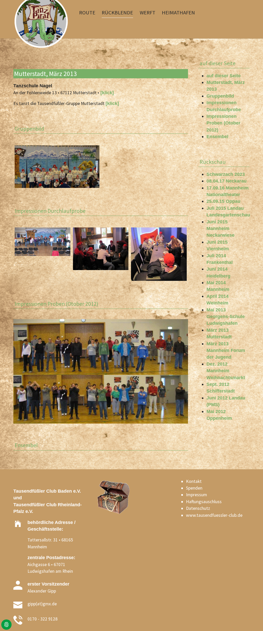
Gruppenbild (220, 96)
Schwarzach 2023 (225, 174)
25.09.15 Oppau (223, 201)
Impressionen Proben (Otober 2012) (223, 123)
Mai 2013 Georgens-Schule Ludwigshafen (225, 316)
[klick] (106, 92)
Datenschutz (198, 508)
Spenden (194, 488)
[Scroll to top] (251, 619)
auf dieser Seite (223, 75)
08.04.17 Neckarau (226, 181)
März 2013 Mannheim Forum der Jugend (225, 350)
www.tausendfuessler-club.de (214, 515)
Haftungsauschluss (204, 501)
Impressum (196, 495)
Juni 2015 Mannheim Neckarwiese (220, 228)
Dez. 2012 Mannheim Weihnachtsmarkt (225, 370)
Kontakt (194, 481)
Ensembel (217, 136)
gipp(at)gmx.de (42, 604)
